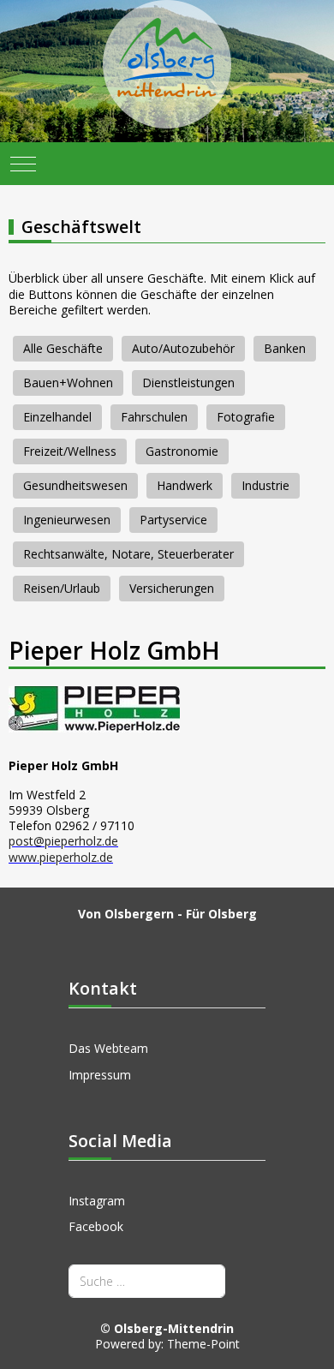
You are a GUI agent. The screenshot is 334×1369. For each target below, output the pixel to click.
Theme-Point (203, 1344)
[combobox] (147, 1281)
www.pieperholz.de (61, 857)
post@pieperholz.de (63, 841)
